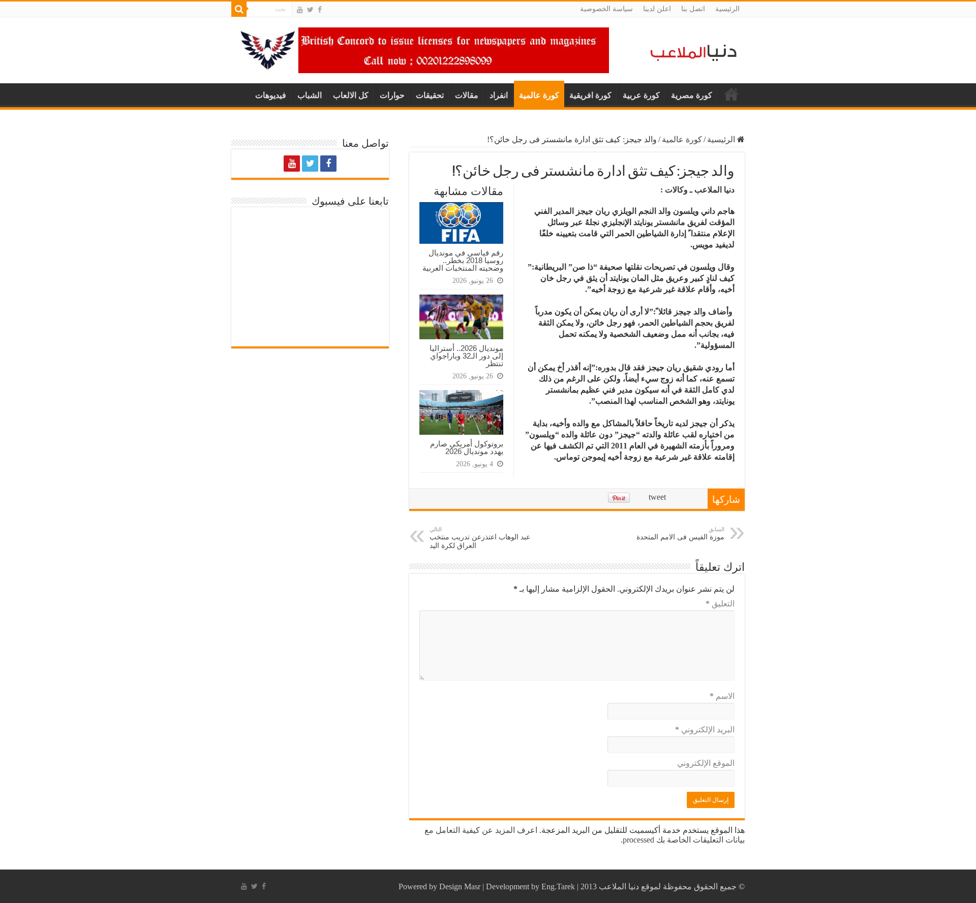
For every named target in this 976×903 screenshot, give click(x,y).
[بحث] (239, 9)
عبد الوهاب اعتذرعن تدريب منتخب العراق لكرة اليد (480, 538)
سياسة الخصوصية (606, 9)
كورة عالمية (539, 95)
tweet (657, 497)
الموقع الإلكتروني (706, 763)
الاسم (722, 696)
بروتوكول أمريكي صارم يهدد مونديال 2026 (466, 447)
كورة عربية (641, 95)
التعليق (720, 603)
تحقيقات (430, 95)
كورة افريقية (590, 95)
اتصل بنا (693, 9)
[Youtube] (300, 10)
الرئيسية (727, 9)
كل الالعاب (351, 95)
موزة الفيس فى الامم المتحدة (680, 533)
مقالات (466, 95)
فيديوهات (270, 95)
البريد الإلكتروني (705, 729)
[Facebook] (320, 10)
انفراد (499, 95)
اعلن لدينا (657, 9)
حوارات (392, 95)
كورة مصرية (691, 95)
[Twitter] (310, 10)
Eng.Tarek (558, 886)
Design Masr (459, 886)
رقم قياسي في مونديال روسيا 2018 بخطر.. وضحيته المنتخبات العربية (462, 260)
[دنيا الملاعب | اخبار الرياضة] (691, 51)
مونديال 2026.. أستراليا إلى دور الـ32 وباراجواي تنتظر (466, 356)
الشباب (309, 95)
